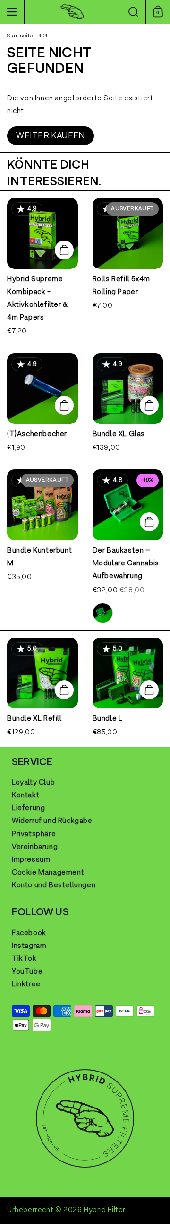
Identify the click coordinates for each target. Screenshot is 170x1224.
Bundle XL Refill (42, 689)
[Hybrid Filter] (72, 11)
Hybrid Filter (104, 1210)
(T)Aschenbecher (42, 404)
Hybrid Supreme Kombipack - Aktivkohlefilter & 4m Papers (42, 268)
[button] (133, 12)
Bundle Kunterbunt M (42, 546)
